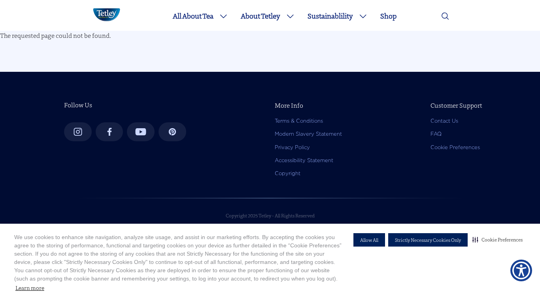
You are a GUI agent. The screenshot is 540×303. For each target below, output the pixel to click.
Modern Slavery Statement (308, 134)
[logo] (106, 21)
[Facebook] (109, 131)
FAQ (436, 134)
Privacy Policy (292, 147)
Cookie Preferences (455, 147)
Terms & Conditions (299, 121)
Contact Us (444, 121)
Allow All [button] (369, 240)
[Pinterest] (172, 131)
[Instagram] (78, 131)
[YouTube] (141, 131)
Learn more (29, 288)
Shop (388, 16)
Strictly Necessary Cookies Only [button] (428, 240)
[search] (445, 18)
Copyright (287, 173)
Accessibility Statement (304, 160)
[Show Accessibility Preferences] (521, 270)
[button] (497, 239)
